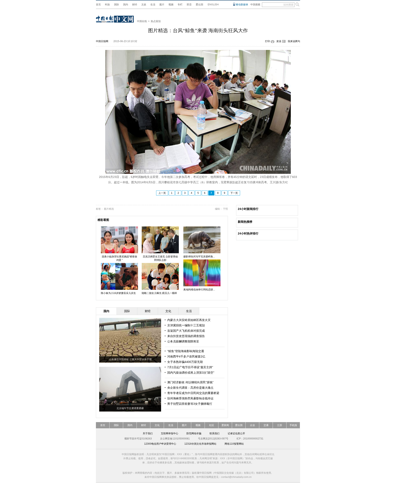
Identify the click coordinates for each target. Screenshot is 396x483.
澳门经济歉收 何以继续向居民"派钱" (190, 382)
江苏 (279, 425)
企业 (252, 425)
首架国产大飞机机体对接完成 (186, 330)
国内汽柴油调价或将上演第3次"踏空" (190, 372)
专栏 (180, 4)
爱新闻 (225, 425)
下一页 (234, 193)
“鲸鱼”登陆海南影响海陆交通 (185, 351)
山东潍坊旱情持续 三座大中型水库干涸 (130, 359)
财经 (134, 4)
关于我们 (148, 433)
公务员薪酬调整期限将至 (183, 341)
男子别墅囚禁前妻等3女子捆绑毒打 (189, 403)
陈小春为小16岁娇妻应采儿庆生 (118, 293)
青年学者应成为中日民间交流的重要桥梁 (193, 393)
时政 (107, 4)
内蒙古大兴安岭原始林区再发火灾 (189, 320)
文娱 (143, 4)
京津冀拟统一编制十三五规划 (186, 325)
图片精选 (109, 208)
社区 (211, 425)
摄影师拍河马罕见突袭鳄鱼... (199, 256)
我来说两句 (294, 41)
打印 (267, 41)
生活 (152, 4)
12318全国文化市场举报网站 (200, 443)
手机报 (293, 425)
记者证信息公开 (236, 433)
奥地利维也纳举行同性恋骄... (199, 289)
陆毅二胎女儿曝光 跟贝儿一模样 (159, 293)
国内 (125, 4)
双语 (189, 4)
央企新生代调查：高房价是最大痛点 (190, 387)
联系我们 (214, 433)
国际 (116, 4)
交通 (266, 425)
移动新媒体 (242, 4)
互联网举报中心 (169, 433)
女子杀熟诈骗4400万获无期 (185, 361)
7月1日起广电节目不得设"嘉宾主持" (190, 367)
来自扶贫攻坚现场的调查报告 (186, 336)
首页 (98, 4)
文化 (157, 425)
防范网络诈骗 (193, 433)
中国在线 (142, 21)
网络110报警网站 (234, 443)
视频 (171, 4)
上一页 (162, 193)
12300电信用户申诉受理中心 (160, 443)
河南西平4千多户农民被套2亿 (186, 356)
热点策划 (156, 21)
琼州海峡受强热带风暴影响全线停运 (190, 398)
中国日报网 (102, 41)
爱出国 (199, 4)
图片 (161, 4)
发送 (278, 41)
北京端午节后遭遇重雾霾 (130, 408)
